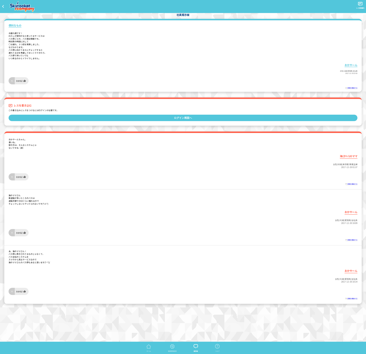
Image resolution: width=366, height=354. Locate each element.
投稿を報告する (352, 88)
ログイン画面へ (183, 117)
